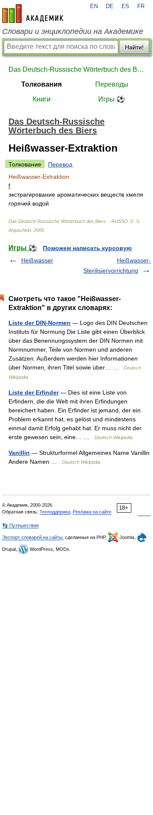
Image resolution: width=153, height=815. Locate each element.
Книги (42, 99)
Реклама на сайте (92, 511)
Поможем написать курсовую (87, 248)
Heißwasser (37, 260)
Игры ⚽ (111, 99)
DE (109, 6)
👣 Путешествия (20, 525)
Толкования (41, 84)
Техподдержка (55, 511)
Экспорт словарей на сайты (32, 537)
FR (140, 6)
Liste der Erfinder (33, 392)
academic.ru (32, 13)
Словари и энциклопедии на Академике (72, 31)
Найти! (134, 47)
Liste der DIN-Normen (39, 322)
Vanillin (19, 452)
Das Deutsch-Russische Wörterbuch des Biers (76, 69)
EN (94, 6)
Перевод (60, 164)
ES (125, 6)
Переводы (111, 84)
